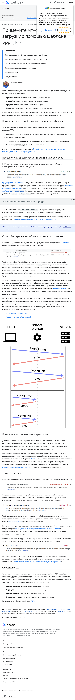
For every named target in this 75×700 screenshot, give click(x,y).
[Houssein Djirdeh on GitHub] (20, 86)
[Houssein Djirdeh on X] (12, 86)
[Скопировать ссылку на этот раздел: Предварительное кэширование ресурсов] (49, 434)
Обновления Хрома (9, 658)
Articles (5, 8)
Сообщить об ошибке (10, 644)
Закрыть (48, 30)
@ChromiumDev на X (10, 672)
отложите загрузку (15, 522)
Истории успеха (8, 661)
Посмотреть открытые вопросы (13, 647)
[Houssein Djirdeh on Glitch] (26, 86)
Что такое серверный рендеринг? (18, 317)
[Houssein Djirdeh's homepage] (32, 86)
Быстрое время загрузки (31, 24)
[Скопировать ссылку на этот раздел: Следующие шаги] (23, 568)
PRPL (33, 601)
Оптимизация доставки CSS (16, 314)
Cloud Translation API (33, 18)
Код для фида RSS (9, 682)
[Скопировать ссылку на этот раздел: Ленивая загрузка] (22, 473)
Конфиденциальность (26, 691)
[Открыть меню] (3, 2)
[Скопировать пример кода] (74, 199)
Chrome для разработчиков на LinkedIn (15, 679)
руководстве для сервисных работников (17, 467)
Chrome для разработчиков (12, 655)
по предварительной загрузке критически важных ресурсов (34, 219)
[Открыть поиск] (51, 2)
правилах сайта (62, 611)
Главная (4, 24)
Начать (64, 30)
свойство (13, 191)
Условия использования (9, 691)
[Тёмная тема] (71, 199)
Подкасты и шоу (8, 664)
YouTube (5, 675)
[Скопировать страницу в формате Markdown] (17, 42)
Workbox (34, 459)
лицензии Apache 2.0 (31, 611)
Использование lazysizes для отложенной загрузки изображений (37, 562)
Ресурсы (19, 24)
